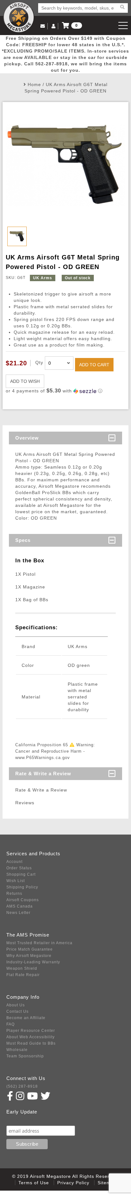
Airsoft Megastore (18, 17)
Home (34, 84)
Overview (27, 438)
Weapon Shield (21, 968)
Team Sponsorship (25, 1056)
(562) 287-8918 (22, 1086)
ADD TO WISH (25, 381)
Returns (14, 893)
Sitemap (107, 1182)
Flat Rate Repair (23, 975)
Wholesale (17, 1049)
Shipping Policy (22, 887)
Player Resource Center (30, 1030)
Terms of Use (33, 1182)
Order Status (19, 868)
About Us (15, 1005)
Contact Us (17, 1011)
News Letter (18, 912)
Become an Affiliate (25, 1018)
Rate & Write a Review (43, 773)
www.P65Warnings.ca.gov (42, 757)
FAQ (10, 1024)
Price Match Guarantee (29, 949)
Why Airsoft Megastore (29, 955)
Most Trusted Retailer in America (39, 943)
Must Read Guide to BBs (31, 1043)
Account (14, 861)
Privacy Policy (73, 1182)
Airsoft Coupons (22, 900)
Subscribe (20, 1119)
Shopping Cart (21, 874)
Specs (23, 540)
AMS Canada (19, 906)
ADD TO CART (94, 364)
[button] (65, 391)
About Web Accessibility (30, 1037)
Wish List (15, 881)
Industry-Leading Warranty (33, 962)
